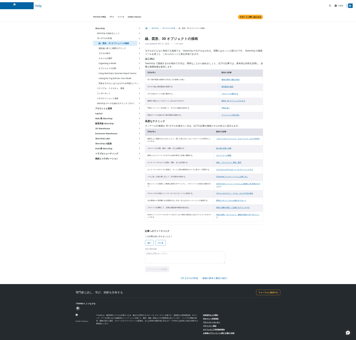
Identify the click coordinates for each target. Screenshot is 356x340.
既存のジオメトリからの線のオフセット (231, 200)
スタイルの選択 (105, 58)
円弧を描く (226, 108)
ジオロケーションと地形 (107, 98)
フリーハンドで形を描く (231, 115)
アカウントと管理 (103, 108)
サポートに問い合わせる (250, 17)
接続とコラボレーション (106, 158)
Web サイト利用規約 (211, 318)
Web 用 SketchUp (104, 118)
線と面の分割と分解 (223, 148)
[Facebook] (78, 308)
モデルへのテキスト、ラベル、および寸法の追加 (234, 193)
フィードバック (151, 249)
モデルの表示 (104, 53)
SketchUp (100, 28)
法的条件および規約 (210, 315)
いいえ (161, 242)
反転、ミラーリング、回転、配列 (228, 162)
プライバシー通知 (209, 326)
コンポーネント (104, 93)
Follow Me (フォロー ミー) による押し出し (232, 176)
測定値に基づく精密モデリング (112, 48)
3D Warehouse (102, 128)
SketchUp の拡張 (103, 143)
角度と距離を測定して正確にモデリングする (233, 207)
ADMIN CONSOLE (134, 17)
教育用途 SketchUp (104, 123)
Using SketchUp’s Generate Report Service (117, 73)
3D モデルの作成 (104, 38)
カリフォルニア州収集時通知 (214, 329)
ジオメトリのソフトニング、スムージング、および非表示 (238, 138)
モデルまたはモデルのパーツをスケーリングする (234, 169)
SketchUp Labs (102, 138)
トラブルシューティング (106, 153)
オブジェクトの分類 (107, 68)
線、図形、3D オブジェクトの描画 (114, 43)
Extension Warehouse (106, 133)
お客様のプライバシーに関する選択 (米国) (219, 333)
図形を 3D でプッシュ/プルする (233, 101)
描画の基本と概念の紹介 (231, 79)
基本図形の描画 (227, 86)
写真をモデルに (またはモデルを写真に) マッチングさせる (120, 83)
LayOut (99, 113)
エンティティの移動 (223, 155)
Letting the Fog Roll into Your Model (115, 78)
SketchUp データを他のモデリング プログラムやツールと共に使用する (117, 103)
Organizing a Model (107, 63)
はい (149, 242)
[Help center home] (146, 28)
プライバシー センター (211, 322)
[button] (348, 333)
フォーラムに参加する (268, 292)
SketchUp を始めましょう (108, 33)
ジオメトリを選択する (230, 94)
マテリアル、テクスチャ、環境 (110, 88)
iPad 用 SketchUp (103, 148)
